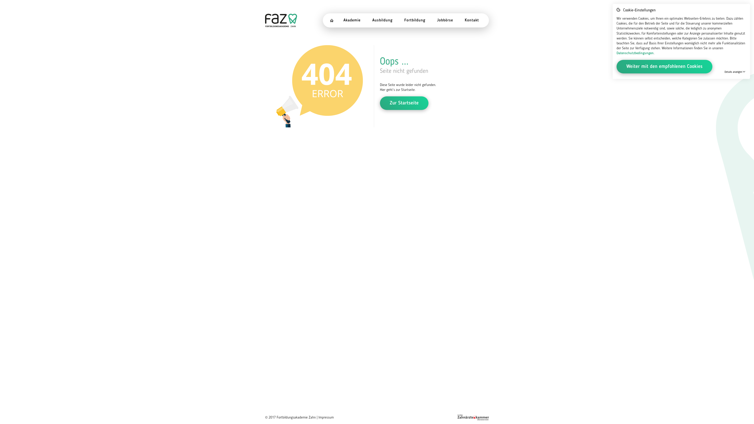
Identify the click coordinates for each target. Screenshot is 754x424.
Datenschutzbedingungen (635, 53)
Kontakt (472, 20)
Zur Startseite (404, 103)
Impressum (326, 417)
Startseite (335, 20)
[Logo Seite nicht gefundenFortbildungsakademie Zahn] (281, 20)
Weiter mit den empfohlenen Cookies (664, 66)
